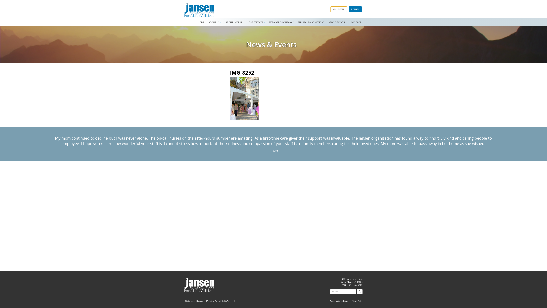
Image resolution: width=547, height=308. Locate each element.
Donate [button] (355, 9)
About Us (214, 22)
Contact (356, 22)
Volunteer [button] (339, 9)
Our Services (256, 22)
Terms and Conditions (339, 301)
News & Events (336, 22)
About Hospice (234, 22)
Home (201, 22)
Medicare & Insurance (281, 22)
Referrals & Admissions (311, 22)
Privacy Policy (357, 301)
